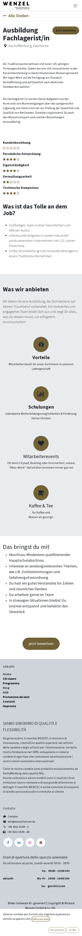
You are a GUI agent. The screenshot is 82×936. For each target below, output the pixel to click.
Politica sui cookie (40, 919)
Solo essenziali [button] (57, 930)
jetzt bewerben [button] (41, 643)
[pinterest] (40, 842)
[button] (65, 30)
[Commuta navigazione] (75, 6)
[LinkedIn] (19, 842)
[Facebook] (8, 842)
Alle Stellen (18, 16)
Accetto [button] (72, 930)
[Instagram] (30, 842)
